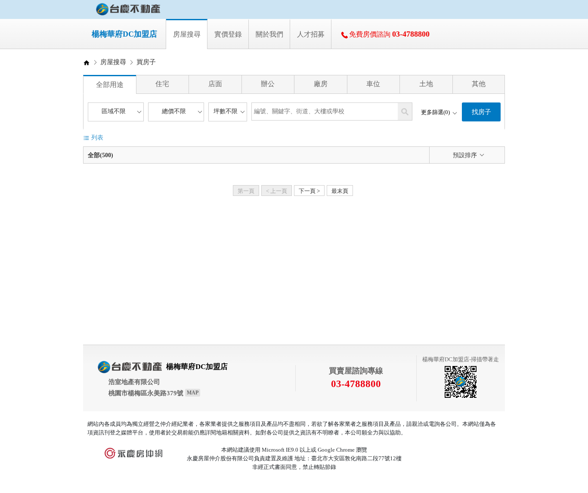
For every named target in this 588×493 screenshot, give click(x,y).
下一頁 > (309, 191)
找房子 (481, 112)
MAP (192, 393)
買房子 (146, 62)
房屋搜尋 (113, 62)
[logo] (128, 9)
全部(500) (100, 155)
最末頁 (339, 191)
